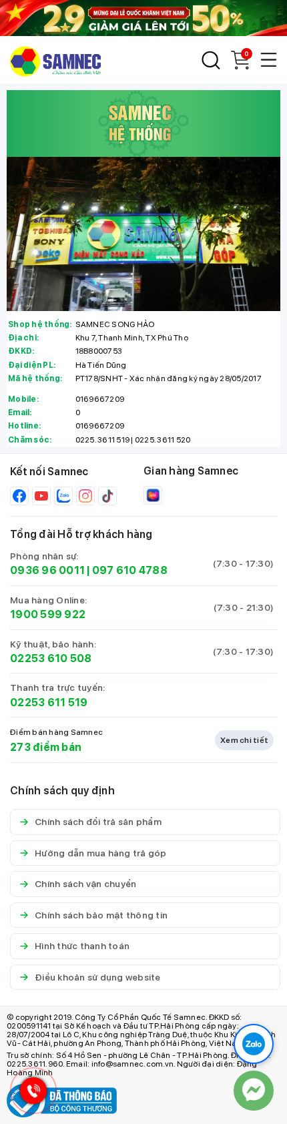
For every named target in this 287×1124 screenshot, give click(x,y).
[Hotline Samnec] (30, 1093)
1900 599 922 (47, 614)
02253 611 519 (48, 702)
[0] (240, 65)
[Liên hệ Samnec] (254, 1090)
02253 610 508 (50, 658)
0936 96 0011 (47, 570)
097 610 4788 (130, 570)
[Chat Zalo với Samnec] (253, 1044)
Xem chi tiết (244, 740)
